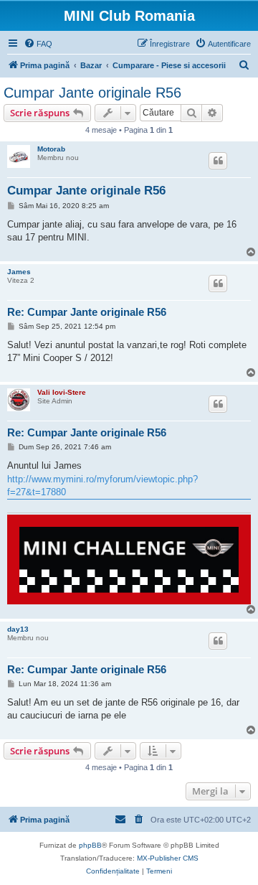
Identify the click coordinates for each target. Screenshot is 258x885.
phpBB (90, 845)
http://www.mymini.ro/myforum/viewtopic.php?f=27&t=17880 (102, 485)
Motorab (51, 149)
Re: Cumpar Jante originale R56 (86, 312)
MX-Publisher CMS (168, 858)
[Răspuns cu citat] (218, 160)
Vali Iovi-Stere (61, 392)
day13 (18, 629)
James (19, 272)
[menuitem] (38, 43)
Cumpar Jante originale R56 (92, 92)
